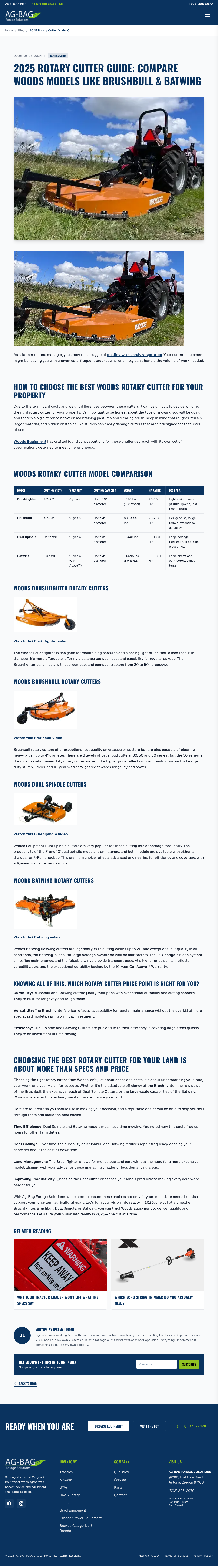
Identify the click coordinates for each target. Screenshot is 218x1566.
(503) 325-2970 (201, 4)
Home (9, 30)
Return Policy (203, 1555)
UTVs (64, 1487)
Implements (69, 1503)
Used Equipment (73, 1510)
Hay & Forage (70, 1495)
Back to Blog (28, 1383)
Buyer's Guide (58, 55)
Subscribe (189, 1364)
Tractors (66, 1472)
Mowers (66, 1480)
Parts (118, 1487)
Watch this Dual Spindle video (41, 834)
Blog (21, 30)
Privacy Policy (149, 1555)
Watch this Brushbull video (38, 738)
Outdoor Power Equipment (81, 1518)
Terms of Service (176, 1555)
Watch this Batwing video (37, 937)
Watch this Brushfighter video (41, 641)
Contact (120, 1495)
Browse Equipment (109, 1426)
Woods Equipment (30, 441)
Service (120, 1480)
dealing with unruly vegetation (134, 355)
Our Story (121, 1472)
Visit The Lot (149, 1426)
